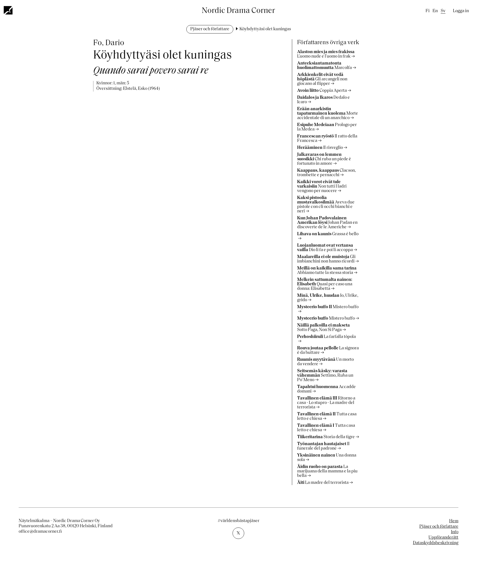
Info (454, 532)
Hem (453, 521)
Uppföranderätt (443, 537)
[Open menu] (8, 10)
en (435, 11)
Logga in (461, 11)
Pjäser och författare (209, 29)
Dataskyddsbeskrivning (435, 543)
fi (428, 11)
